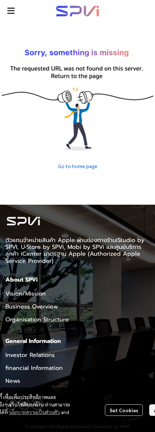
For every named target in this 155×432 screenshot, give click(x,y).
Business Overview (31, 306)
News (12, 381)
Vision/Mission (25, 293)
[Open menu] (11, 11)
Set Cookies (124, 410)
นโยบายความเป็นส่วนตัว (34, 412)
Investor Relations (30, 355)
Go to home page (77, 166)
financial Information (34, 368)
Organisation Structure (37, 319)
